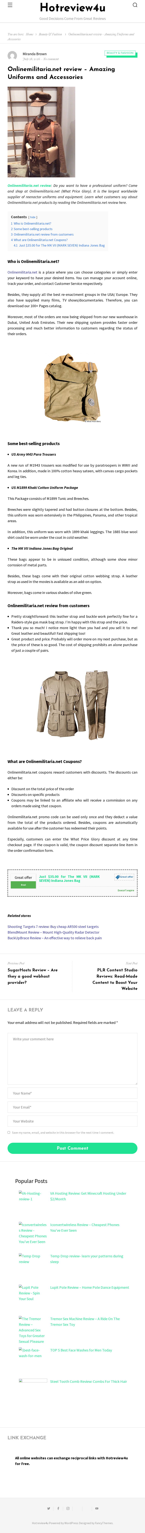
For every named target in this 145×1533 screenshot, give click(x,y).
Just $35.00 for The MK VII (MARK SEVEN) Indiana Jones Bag (69, 878)
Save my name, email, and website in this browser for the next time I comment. (63, 1132)
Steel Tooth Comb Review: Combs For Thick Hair (88, 1381)
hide (32, 217)
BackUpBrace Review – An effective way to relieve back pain (55, 937)
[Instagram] (67, 1509)
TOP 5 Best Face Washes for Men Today (81, 1350)
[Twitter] (48, 1509)
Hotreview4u (72, 8)
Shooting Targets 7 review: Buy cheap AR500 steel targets (53, 926)
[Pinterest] (87, 1509)
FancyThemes (104, 1523)
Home (29, 34)
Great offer (126, 877)
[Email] (77, 1509)
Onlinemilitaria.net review (29, 185)
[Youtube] (96, 1509)
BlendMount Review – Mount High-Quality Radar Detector (53, 932)
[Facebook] (58, 1509)
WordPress (71, 1523)
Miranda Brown (35, 53)
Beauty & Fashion (50, 34)
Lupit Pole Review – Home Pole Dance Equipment (89, 1287)
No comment (51, 59)
